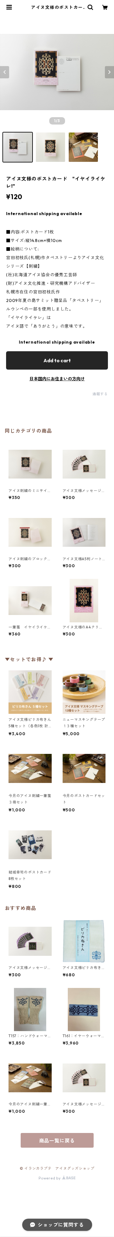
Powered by (50, 1178)
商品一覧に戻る (57, 1141)
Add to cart (57, 360)
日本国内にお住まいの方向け (57, 379)
